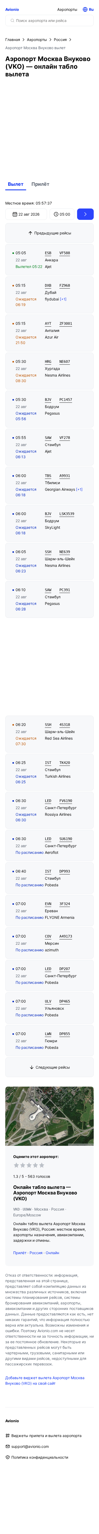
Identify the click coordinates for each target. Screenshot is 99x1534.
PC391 (64, 590)
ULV (48, 1001)
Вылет (15, 184)
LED (48, 801)
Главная (12, 39)
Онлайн (52, 1252)
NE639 (64, 552)
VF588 (64, 253)
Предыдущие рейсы (52, 233)
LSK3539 (66, 514)
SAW (48, 437)
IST (48, 763)
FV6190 (65, 801)
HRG (48, 361)
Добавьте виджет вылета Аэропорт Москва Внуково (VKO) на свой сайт (44, 1380)
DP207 (64, 969)
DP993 (64, 871)
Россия (60, 39)
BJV (48, 399)
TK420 (64, 763)
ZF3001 (65, 323)
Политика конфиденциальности (39, 1457)
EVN (48, 904)
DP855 (64, 1034)
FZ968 (64, 285)
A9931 (64, 476)
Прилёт (40, 184)
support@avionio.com (30, 1446)
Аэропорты (67, 9)
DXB (48, 285)
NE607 (64, 361)
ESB (48, 253)
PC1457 (65, 399)
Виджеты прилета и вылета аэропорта (46, 1435)
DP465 (64, 1001)
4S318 (64, 724)
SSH (48, 552)
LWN (48, 1034)
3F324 (64, 904)
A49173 (65, 936)
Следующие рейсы (53, 1067)
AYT (48, 323)
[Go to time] (85, 214)
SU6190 (65, 839)
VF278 (64, 437)
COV (48, 936)
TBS (48, 476)
